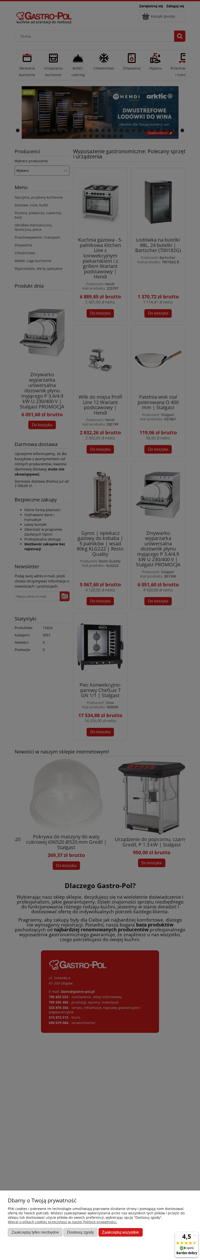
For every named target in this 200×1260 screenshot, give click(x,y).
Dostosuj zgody (80, 1232)
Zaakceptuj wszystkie (120, 1232)
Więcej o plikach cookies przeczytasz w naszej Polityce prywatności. (62, 1221)
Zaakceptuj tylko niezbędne (35, 1232)
